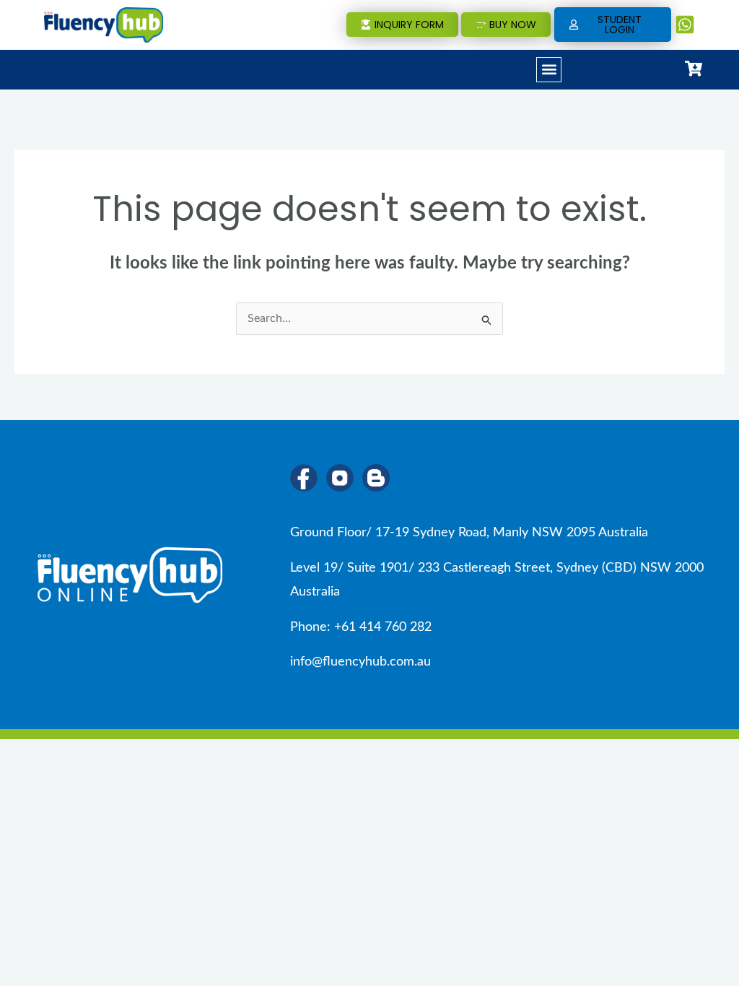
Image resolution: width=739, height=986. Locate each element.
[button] (548, 69)
